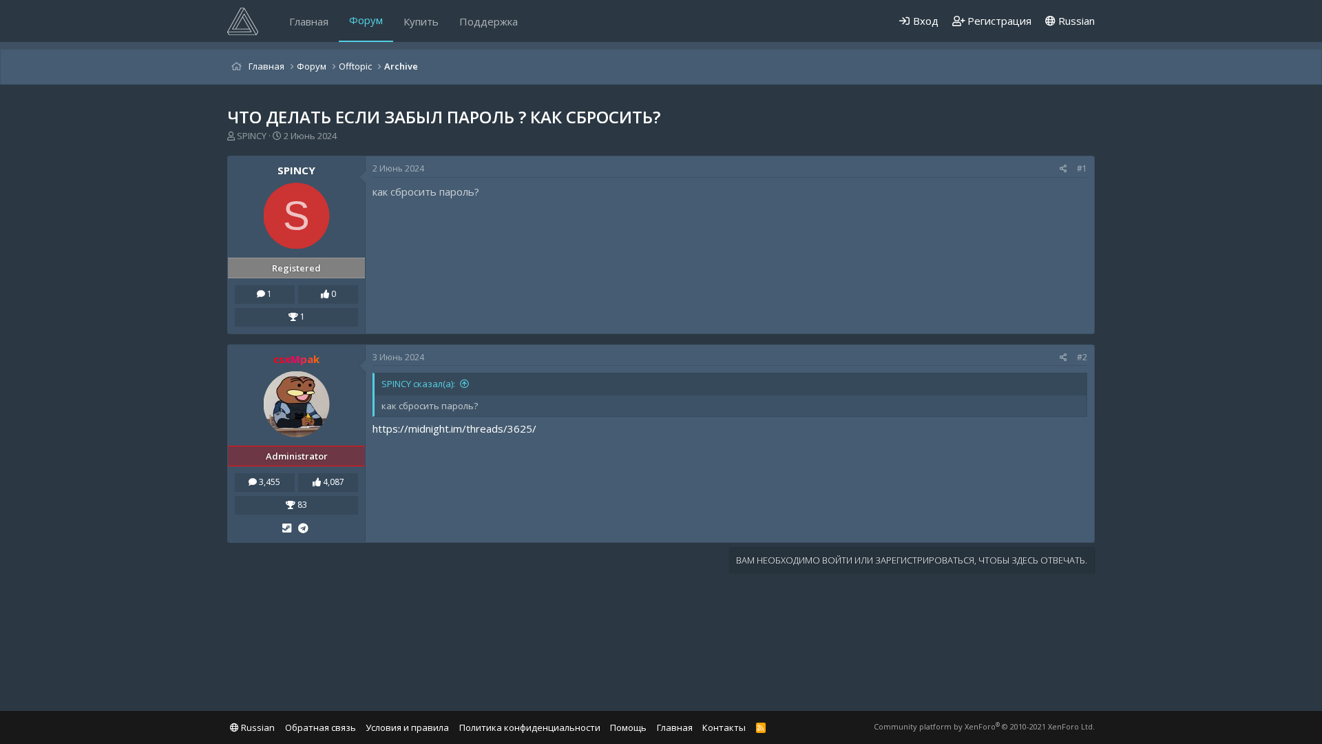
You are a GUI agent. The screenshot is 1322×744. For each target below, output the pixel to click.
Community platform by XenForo (984, 726)
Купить (421, 21)
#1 (1082, 168)
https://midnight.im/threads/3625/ (454, 428)
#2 (1082, 357)
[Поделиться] (1063, 169)
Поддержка (488, 21)
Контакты (724, 727)
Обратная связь (320, 727)
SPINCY (251, 136)
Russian (1075, 21)
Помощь (628, 727)
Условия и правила (407, 727)
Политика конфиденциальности (529, 727)
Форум (366, 20)
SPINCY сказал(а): (418, 384)
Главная (308, 21)
